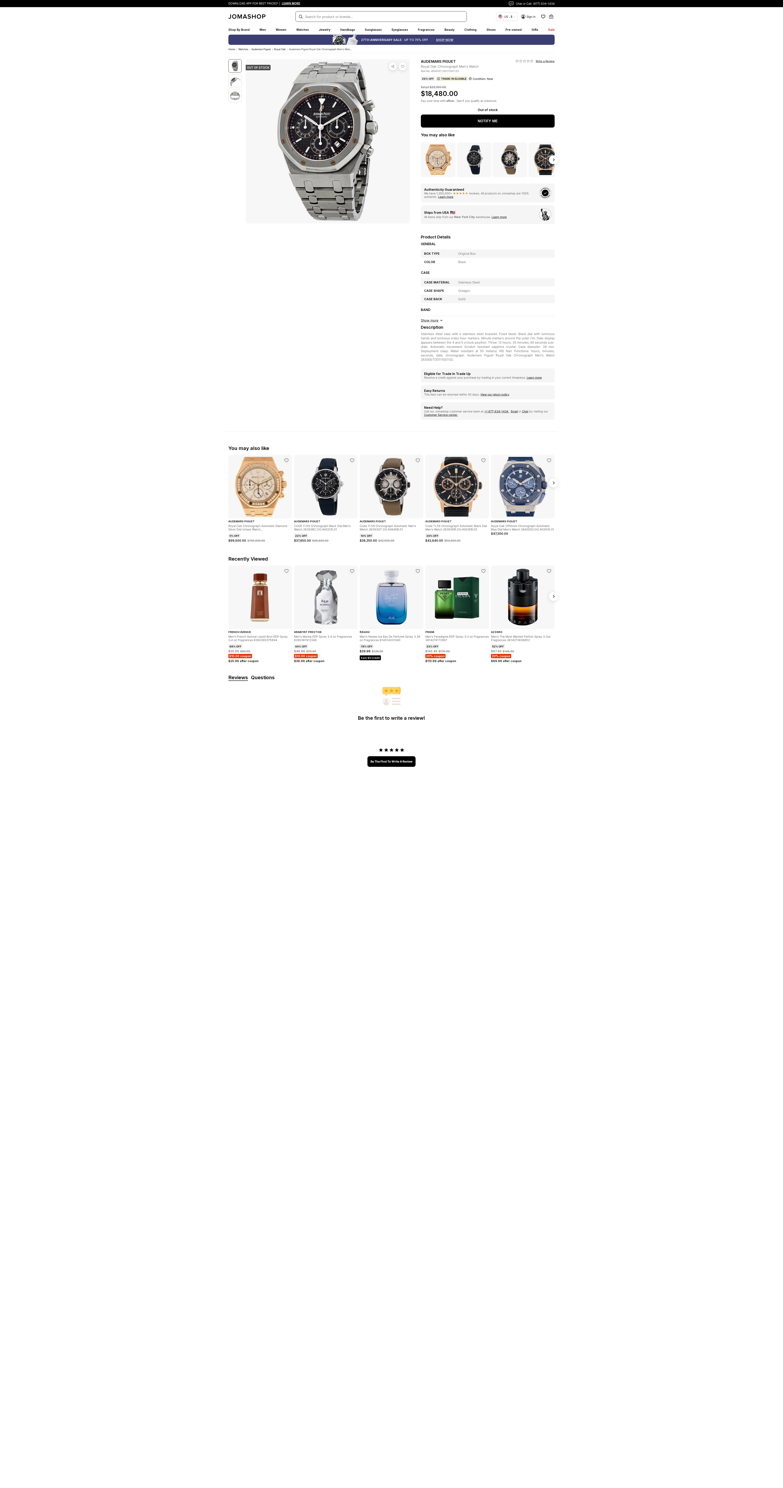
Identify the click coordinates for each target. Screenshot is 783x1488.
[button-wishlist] (543, 16)
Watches (302, 29)
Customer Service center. (441, 415)
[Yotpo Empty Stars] (524, 61)
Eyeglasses (400, 29)
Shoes (491, 29)
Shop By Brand (239, 29)
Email (514, 411)
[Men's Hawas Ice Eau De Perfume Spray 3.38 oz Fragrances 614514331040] (418, 571)
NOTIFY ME (488, 121)
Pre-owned (513, 29)
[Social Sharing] (393, 66)
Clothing (470, 29)
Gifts (535, 29)
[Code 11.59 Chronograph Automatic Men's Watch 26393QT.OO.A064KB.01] (418, 460)
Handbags (347, 29)
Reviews (238, 677)
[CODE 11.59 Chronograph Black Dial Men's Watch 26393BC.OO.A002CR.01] (352, 460)
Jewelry (324, 29)
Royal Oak (280, 49)
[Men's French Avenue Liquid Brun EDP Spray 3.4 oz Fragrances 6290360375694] (286, 571)
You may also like (438, 134)
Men (263, 29)
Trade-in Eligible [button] (454, 78)
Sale (551, 29)
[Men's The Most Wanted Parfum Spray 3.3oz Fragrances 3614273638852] (549, 571)
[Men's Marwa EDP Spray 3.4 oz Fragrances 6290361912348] (352, 571)
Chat (525, 411)
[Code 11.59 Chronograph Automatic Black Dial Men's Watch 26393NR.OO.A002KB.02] (483, 460)
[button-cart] (551, 16)
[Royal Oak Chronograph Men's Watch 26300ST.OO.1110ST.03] (403, 66)
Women (281, 29)
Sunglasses (373, 29)
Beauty (450, 29)
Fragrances (426, 29)
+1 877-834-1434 (496, 411)
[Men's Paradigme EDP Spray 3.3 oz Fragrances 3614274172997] (483, 571)
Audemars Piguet (261, 49)
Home (231, 49)
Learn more (445, 196)
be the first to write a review (391, 761)
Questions (263, 677)
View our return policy (494, 394)
